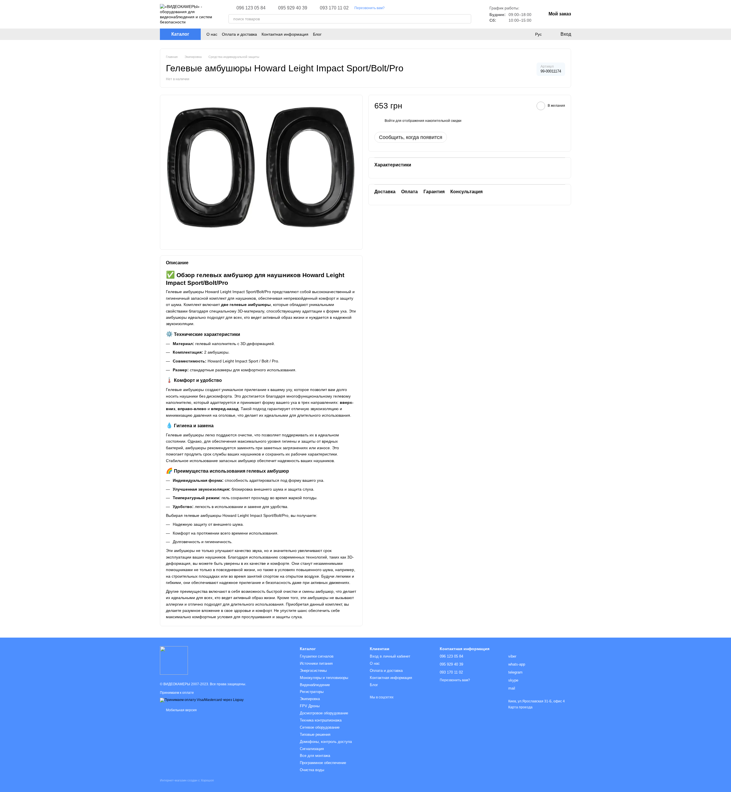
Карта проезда (520, 707)
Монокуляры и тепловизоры (324, 678)
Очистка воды (312, 770)
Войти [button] (390, 120)
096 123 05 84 (251, 8)
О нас (211, 34)
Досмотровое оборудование (324, 713)
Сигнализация (312, 749)
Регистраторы (312, 692)
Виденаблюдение (315, 685)
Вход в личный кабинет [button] (390, 656)
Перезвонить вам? (369, 8)
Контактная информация (285, 34)
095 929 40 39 (292, 8)
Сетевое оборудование (320, 727)
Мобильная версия (181, 710)
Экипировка (310, 699)
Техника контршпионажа (321, 720)
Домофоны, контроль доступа (326, 741)
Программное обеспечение (323, 763)
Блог (317, 34)
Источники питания (316, 663)
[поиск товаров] (466, 18)
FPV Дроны (310, 706)
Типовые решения (315, 734)
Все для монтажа (315, 755)
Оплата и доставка (239, 34)
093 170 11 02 (334, 8)
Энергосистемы (313, 670)
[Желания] (526, 34)
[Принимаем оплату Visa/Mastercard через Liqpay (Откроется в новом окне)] (202, 700)
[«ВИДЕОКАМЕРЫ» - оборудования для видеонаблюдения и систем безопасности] (174, 660)
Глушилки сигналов (317, 656)
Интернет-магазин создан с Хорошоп (187, 780)
